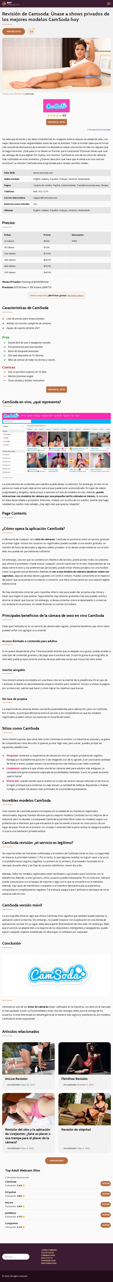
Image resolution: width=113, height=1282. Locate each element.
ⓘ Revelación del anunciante (99, 130)
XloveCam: (13, 781)
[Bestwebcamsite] (11, 4)
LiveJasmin (13, 768)
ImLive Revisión (16, 1079)
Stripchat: (12, 755)
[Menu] (109, 3)
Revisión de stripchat (76, 1130)
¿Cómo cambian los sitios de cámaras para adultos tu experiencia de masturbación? (49, 1256)
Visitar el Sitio (56, 122)
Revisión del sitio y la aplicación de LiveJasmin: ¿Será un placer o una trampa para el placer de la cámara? (27, 1136)
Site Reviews (16, 93)
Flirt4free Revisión (74, 1079)
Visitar (105, 1183)
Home (5, 93)
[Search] (26, 1257)
